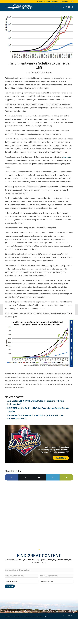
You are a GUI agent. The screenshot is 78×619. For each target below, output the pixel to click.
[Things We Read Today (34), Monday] (1, 309)
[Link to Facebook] (66, 7)
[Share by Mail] (66, 477)
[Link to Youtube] (69, 7)
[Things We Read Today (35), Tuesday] (76, 309)
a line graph (66, 157)
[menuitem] (40, 1)
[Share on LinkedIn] (53, 477)
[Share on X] (25, 477)
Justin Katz (48, 72)
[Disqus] (39, 514)
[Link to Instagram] (71, 7)
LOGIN (71, 1)
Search (10, 586)
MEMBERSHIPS (64, 1)
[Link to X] (63, 7)
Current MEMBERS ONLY (52, 1)
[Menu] (55, 7)
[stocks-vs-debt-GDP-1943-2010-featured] (39, 37)
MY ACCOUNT (40, 1)
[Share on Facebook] (11, 477)
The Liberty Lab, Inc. (43, 616)
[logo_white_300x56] (19, 8)
